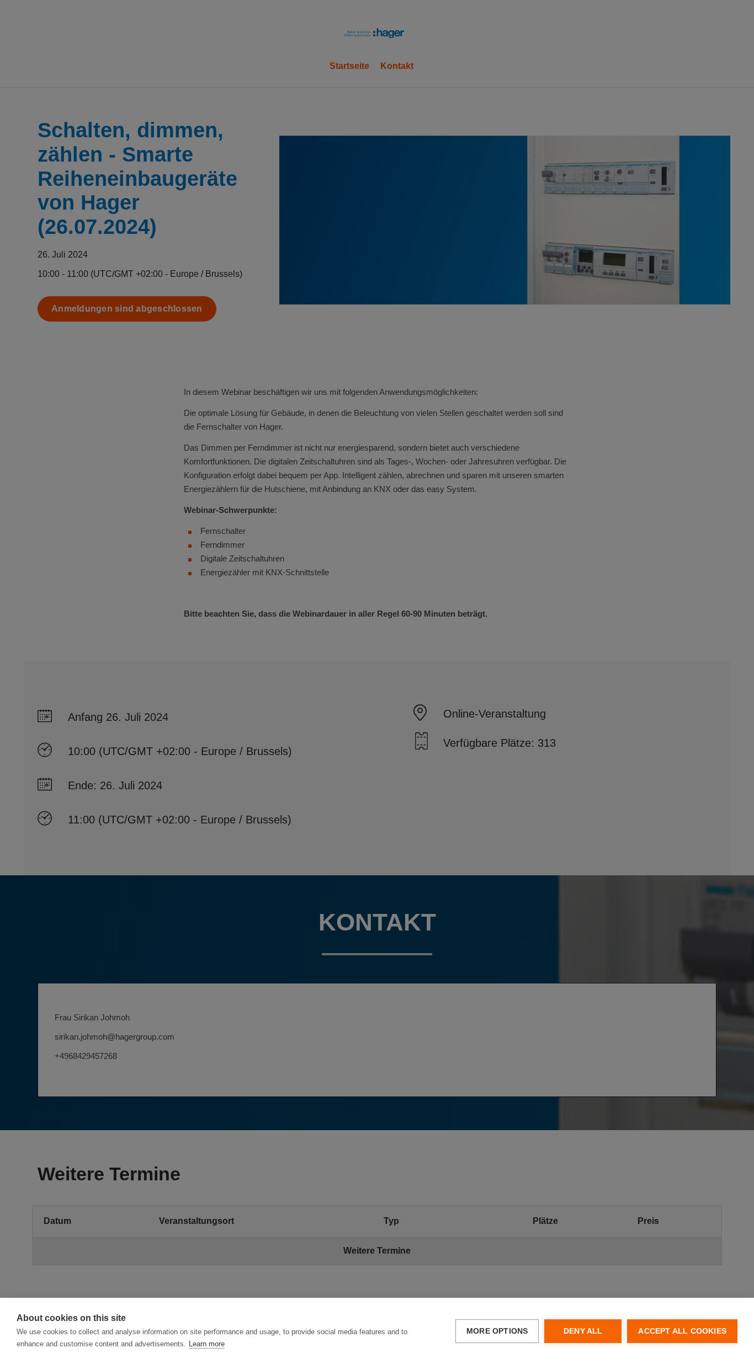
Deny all (583, 1331)
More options (497, 1331)
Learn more (207, 1344)
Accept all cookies (682, 1331)
